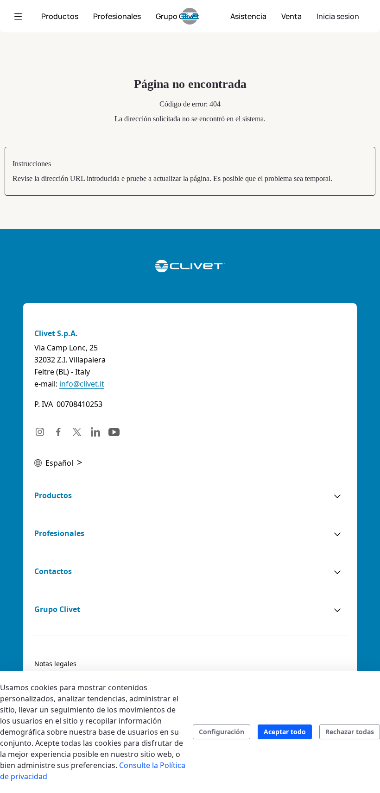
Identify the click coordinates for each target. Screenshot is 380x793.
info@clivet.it (81, 384)
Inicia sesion (338, 16)
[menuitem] (60, 16)
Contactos (53, 571)
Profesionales (59, 533)
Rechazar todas (349, 731)
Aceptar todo (285, 731)
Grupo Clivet (57, 609)
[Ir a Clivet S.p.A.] (189, 16)
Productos (53, 495)
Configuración (221, 731)
